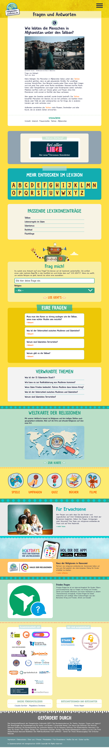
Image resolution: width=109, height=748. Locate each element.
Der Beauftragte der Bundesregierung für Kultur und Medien (30, 725)
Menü (99, 5)
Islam (54, 23)
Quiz (54, 492)
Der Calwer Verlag (28, 729)
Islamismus (29, 225)
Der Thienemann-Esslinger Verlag (48, 729)
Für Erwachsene (59, 739)
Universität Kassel (60, 725)
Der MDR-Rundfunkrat (42, 731)
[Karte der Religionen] (54, 442)
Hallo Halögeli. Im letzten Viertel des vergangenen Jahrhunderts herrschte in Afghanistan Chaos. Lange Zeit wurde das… (30, 356)
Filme (93, 492)
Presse (38, 739)
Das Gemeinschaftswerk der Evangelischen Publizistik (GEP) (29, 723)
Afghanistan (62, 121)
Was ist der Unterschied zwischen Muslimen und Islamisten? (53, 330)
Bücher (74, 492)
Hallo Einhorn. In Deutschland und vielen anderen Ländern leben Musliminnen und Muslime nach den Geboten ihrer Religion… (30, 345)
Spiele (16, 492)
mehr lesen (61, 526)
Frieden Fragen (63, 584)
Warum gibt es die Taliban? (38, 353)
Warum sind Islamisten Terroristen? (42, 341)
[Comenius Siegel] (90, 641)
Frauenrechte (44, 121)
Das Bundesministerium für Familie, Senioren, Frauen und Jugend (76, 723)
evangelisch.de (30, 744)
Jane (33, 75)
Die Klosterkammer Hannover (84, 727)
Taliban (77, 79)
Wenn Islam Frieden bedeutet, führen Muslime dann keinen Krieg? (54, 387)
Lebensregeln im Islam (35, 221)
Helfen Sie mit (72, 739)
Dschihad (28, 229)
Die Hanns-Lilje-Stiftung (77, 725)
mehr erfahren (62, 573)
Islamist (35, 121)
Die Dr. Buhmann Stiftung (63, 727)
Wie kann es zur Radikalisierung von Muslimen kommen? (50, 382)
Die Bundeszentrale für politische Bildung (38, 727)
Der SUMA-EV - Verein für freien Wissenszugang (69, 731)
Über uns (31, 739)
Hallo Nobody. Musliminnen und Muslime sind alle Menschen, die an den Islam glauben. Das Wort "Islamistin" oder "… (30, 334)
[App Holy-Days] (54, 548)
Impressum (11, 739)
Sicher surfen (84, 739)
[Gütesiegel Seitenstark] (67, 641)
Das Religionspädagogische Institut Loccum (77, 729)
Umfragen (35, 492)
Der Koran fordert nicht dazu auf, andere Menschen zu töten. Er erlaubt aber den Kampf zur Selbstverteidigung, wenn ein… (30, 322)
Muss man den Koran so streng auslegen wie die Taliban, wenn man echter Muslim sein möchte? (52, 318)
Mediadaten (47, 739)
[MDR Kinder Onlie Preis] (75, 664)
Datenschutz (21, 739)
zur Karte (54, 462)
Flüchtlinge (29, 233)
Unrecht (28, 121)
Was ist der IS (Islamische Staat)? (40, 377)
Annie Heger (79, 705)
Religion (17, 285)
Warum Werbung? (54, 137)
